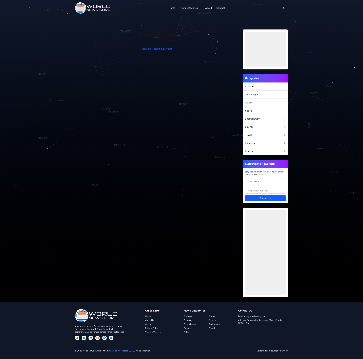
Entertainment (190, 324)
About (208, 8)
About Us (149, 320)
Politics (187, 332)
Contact (220, 8)
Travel (212, 328)
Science (212, 320)
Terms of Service (153, 332)
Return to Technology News (156, 48)
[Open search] (284, 8)
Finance (187, 328)
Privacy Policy (151, 328)
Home (172, 8)
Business (188, 316)
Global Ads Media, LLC (121, 351)
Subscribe (265, 198)
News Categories (189, 8)
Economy (188, 320)
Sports (212, 316)
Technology (214, 324)
